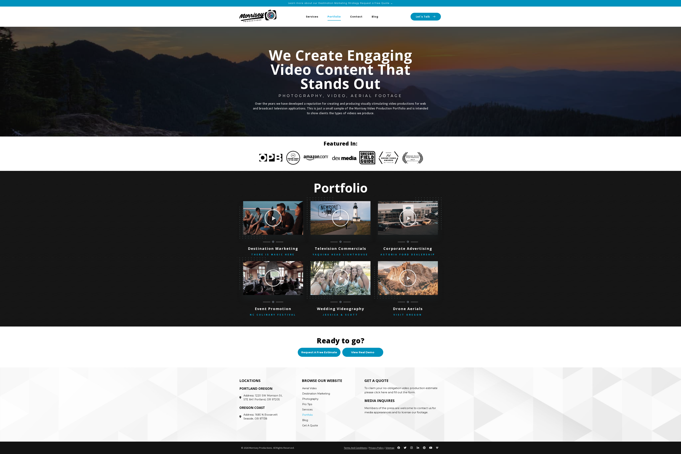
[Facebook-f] (399, 447)
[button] (273, 218)
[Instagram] (411, 447)
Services (312, 16)
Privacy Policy (376, 447)
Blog (375, 16)
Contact (356, 16)
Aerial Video (309, 388)
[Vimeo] (437, 447)
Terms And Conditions (355, 447)
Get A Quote (310, 425)
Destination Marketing (316, 393)
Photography (310, 399)
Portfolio (334, 16)
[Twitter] (405, 447)
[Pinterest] (424, 447)
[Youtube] (430, 447)
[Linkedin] (418, 447)
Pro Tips (307, 404)
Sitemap (390, 447)
